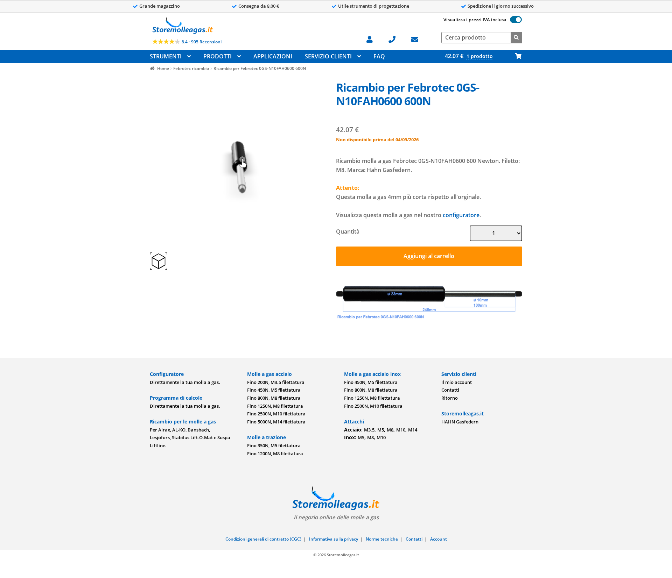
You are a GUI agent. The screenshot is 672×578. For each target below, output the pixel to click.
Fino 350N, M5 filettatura (274, 445)
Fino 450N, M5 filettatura (274, 390)
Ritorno (449, 398)
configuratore (461, 215)
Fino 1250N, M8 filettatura (275, 406)
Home (163, 68)
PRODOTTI (217, 56)
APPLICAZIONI (272, 56)
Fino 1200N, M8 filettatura (275, 453)
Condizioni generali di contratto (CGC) (263, 539)
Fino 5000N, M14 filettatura (276, 422)
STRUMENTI (166, 56)
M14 (412, 430)
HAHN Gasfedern (459, 422)
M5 (380, 430)
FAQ (379, 56)
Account (438, 539)
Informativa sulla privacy (333, 539)
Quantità (347, 231)
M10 (400, 430)
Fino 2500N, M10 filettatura (276, 414)
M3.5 (369, 430)
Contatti (450, 390)
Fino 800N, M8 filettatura (274, 398)
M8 (390, 430)
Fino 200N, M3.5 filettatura (275, 382)
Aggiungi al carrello (429, 256)
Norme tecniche (382, 539)
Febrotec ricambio (191, 68)
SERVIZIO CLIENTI (328, 56)
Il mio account (456, 382)
